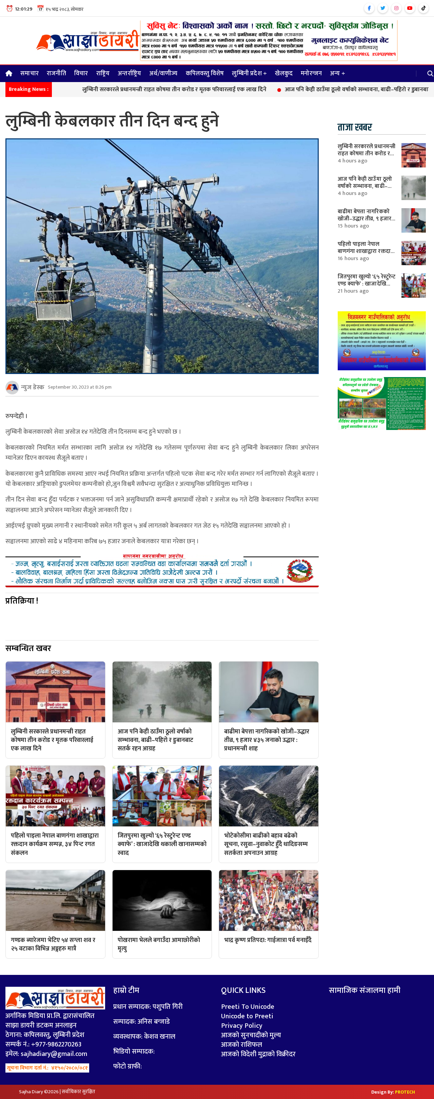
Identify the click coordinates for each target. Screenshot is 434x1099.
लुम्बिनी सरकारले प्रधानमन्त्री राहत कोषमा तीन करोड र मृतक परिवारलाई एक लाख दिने (135, 89)
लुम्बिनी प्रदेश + (249, 73)
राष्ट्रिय (103, 73)
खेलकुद (284, 73)
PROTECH (405, 1092)
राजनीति (56, 73)
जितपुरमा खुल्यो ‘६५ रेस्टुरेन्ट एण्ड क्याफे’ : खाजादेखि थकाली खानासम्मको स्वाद (366, 283)
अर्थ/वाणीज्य (163, 73)
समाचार (29, 73)
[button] (430, 73)
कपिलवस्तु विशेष (205, 73)
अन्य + (337, 73)
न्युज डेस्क (32, 387)
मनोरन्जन (311, 73)
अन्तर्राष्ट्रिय (129, 73)
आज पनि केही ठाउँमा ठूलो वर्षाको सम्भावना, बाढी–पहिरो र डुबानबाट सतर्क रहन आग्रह (337, 89)
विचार (81, 73)
